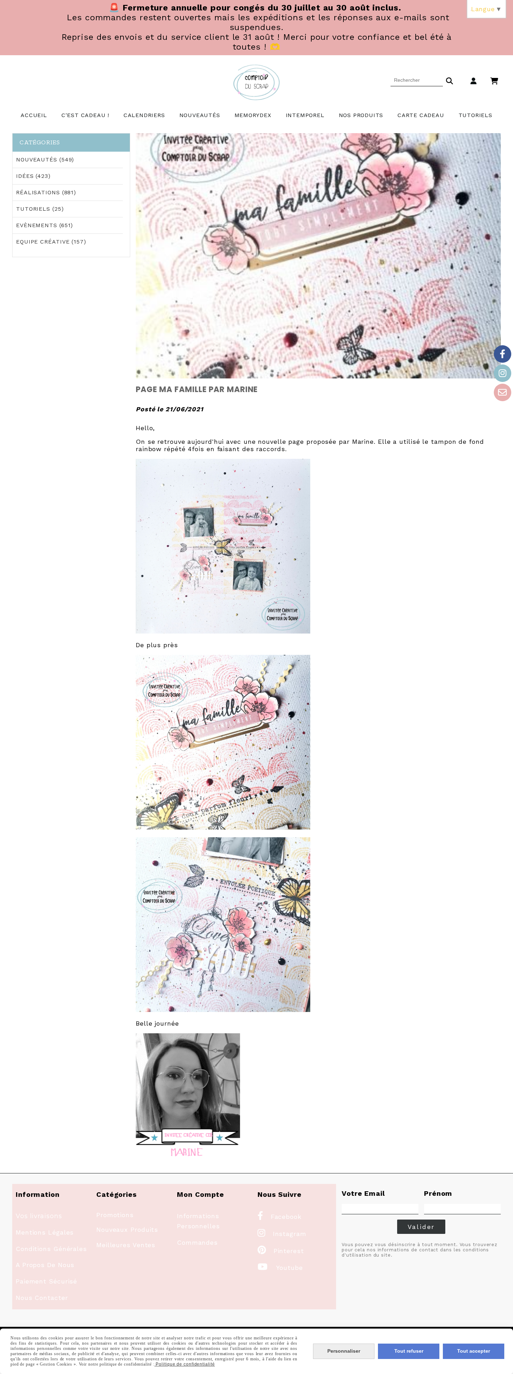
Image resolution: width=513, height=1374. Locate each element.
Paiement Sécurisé (46, 1281)
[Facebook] (502, 354)
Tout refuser (408, 1351)
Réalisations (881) (46, 192)
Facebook (280, 1216)
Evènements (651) (44, 225)
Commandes (197, 1242)
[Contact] (502, 392)
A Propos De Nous (45, 1264)
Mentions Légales (45, 1232)
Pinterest (281, 1250)
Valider (421, 1226)
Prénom (438, 1193)
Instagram (282, 1233)
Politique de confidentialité (185, 1364)
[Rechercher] (449, 80)
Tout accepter (473, 1351)
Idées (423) (33, 176)
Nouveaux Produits (127, 1229)
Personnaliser (343, 1351)
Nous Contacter (42, 1297)
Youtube (280, 1267)
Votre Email (363, 1193)
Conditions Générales (51, 1248)
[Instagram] (502, 373)
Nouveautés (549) (45, 159)
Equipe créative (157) (51, 241)
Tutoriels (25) (40, 208)
